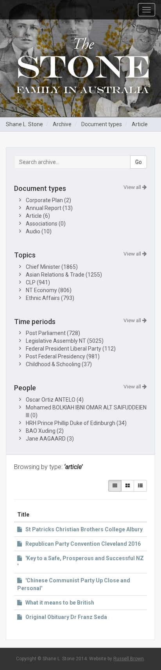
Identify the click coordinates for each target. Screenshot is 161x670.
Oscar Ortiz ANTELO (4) (55, 400)
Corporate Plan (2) (48, 200)
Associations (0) (46, 223)
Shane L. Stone (24, 124)
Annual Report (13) (49, 208)
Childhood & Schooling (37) (59, 364)
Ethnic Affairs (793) (50, 298)
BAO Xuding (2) (45, 431)
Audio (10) (39, 231)
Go (138, 162)
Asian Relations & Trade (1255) (64, 275)
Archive (62, 124)
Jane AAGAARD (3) (50, 439)
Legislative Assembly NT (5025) (65, 341)
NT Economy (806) (49, 290)
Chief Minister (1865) (52, 267)
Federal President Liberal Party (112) (71, 349)
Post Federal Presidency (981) (63, 356)
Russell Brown (128, 658)
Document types (101, 124)
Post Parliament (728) (53, 333)
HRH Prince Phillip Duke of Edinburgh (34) (76, 423)
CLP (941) (38, 282)
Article (140, 124)
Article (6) (38, 216)
